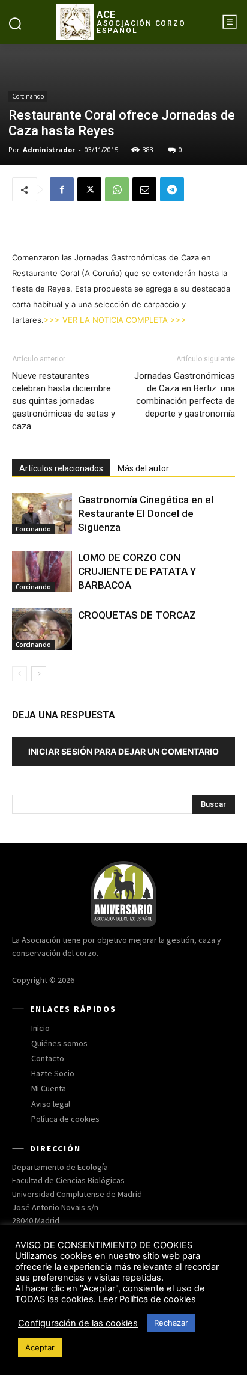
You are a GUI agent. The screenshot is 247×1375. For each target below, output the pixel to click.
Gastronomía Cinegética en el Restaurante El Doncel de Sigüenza (145, 513)
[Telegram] (172, 189)
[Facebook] (62, 189)
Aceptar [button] (40, 1347)
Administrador (49, 149)
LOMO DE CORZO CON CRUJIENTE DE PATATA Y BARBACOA (137, 571)
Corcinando (28, 96)
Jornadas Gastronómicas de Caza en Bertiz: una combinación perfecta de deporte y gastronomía (184, 394)
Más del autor (143, 468)
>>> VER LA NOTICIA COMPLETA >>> (115, 320)
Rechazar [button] (171, 1323)
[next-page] (38, 673)
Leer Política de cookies (147, 1299)
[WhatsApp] (117, 189)
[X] (89, 189)
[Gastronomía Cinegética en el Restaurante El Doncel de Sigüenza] (42, 513)
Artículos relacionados (61, 468)
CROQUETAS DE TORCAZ (137, 615)
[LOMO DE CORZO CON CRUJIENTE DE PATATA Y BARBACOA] (42, 571)
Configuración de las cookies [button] (78, 1323)
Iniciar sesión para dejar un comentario (123, 751)
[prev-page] (19, 673)
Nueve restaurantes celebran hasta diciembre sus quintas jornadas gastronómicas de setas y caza (63, 401)
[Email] (144, 189)
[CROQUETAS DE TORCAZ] (42, 629)
